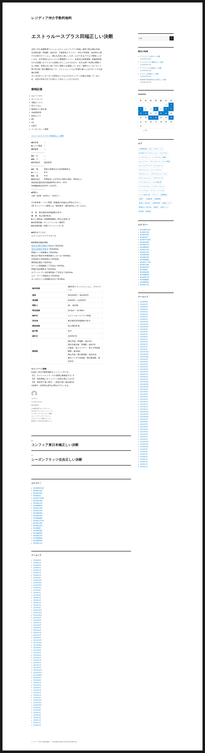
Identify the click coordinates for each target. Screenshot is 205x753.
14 (161, 113)
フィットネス (143, 190)
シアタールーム (156, 174)
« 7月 (145, 130)
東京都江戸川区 (38, 521)
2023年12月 (37, 640)
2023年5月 (37, 658)
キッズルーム (158, 165)
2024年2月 (37, 635)
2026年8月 (37, 560)
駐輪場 (148, 211)
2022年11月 (37, 673)
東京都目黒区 (37, 531)
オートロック (46, 416)
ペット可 (161, 190)
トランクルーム (144, 182)
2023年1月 (37, 668)
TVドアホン (164, 153)
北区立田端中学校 (39, 249)
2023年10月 (37, 645)
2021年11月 (37, 703)
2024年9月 (37, 618)
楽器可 (156, 207)
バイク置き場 (156, 182)
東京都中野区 (37, 493)
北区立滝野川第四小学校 (41, 245)
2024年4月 (37, 630)
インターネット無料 (45, 413)
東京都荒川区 (37, 536)
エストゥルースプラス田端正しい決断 (47, 136)
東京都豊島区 (37, 541)
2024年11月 (37, 613)
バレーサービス (144, 186)
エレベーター (36, 416)
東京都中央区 (37, 491)
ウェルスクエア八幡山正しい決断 (151, 62)
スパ (165, 174)
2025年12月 (37, 580)
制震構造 (157, 199)
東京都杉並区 (37, 516)
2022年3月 (37, 693)
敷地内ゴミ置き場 (37, 421)
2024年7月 (37, 623)
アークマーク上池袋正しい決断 (151, 68)
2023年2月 (37, 665)
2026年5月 (37, 568)
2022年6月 (37, 685)
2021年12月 (37, 700)
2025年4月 (37, 600)
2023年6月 (37, 655)
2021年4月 (37, 720)
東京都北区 (35, 405)
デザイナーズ (36, 418)
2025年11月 (37, 583)
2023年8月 (37, 650)
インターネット (144, 157)
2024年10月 (37, 615)
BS (41, 408)
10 (141, 113)
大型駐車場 (156, 203)
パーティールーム (158, 186)
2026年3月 (37, 573)
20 (156, 118)
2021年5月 (37, 718)
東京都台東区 (37, 501)
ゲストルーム (143, 170)
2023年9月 (37, 648)
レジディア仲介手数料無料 (51, 18)
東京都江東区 (37, 523)
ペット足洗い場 (144, 195)
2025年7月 (37, 593)
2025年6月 (37, 595)
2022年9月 (37, 678)
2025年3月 (37, 603)
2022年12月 (37, 670)
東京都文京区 (37, 511)
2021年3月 (37, 723)
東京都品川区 (37, 503)
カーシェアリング (145, 165)
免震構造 (164, 195)
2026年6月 (37, 565)
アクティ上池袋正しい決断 (149, 74)
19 (151, 118)
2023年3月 (37, 663)
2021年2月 (37, 725)
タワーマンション (145, 178)
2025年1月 (37, 608)
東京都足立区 (37, 543)
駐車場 (141, 211)
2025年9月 (37, 588)
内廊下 (141, 199)
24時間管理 (35, 408)
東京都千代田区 (38, 498)
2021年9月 (37, 708)
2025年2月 (37, 605)
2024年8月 (37, 620)
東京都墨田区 (37, 506)
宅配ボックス (46, 418)
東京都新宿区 (37, 513)
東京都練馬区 (37, 533)
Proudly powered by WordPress (64, 742)
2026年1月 (37, 578)
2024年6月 (37, 625)
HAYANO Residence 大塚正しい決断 (153, 80)
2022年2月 (37, 695)
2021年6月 (37, 715)
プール (153, 190)
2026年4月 (37, 570)
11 (146, 113)
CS (49, 408)
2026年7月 (37, 563)
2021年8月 (37, 710)
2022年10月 (37, 675)
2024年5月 (37, 628)
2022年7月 (37, 683)
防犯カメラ (48, 421)
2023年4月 (37, 660)
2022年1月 (37, 698)
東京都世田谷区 (38, 488)
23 (171, 118)
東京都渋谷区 (37, 526)
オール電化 (166, 161)
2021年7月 (37, 713)
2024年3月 (37, 633)
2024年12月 (37, 610)
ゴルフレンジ (143, 174)
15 (166, 113)
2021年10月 (37, 705)
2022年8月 (37, 680)
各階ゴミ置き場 (144, 203)
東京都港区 (37, 528)
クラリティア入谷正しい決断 (150, 56)
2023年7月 (37, 653)
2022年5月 (37, 688)
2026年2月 (37, 575)
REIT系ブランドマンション (40, 411)
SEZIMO (34, 398)
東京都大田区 (37, 508)
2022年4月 (37, 690)
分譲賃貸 (149, 199)
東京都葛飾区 (37, 538)
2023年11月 (37, 643)
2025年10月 (37, 585)
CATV (45, 408)
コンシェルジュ (156, 170)
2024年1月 (37, 638)
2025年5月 (37, 598)
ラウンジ (155, 195)
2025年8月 (37, 590)
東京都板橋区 (37, 518)
